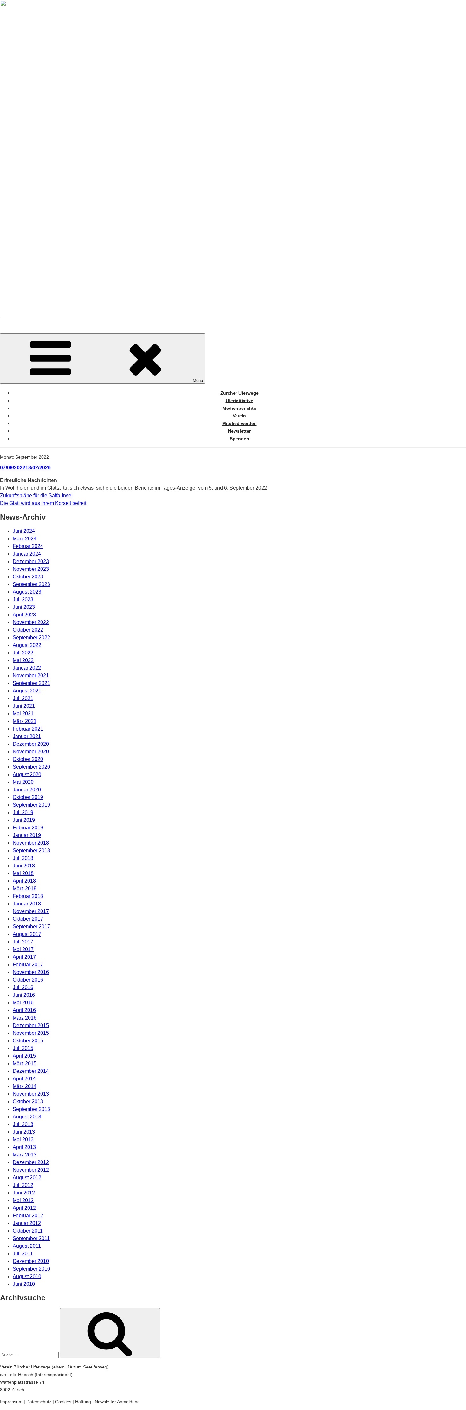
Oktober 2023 (28, 576)
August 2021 (27, 690)
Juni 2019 (24, 820)
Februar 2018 (28, 896)
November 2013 (31, 1094)
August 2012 (27, 1177)
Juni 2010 (24, 1284)
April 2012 (24, 1208)
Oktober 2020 (28, 759)
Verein (239, 415)
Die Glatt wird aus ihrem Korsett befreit (43, 503)
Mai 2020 (23, 782)
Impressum (11, 1401)
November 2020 (31, 751)
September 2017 (31, 926)
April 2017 (24, 957)
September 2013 (31, 1109)
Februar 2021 (28, 728)
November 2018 (31, 843)
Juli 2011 (23, 1253)
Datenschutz (38, 1401)
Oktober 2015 (28, 1040)
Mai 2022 (23, 660)
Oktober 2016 (28, 979)
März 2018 (24, 888)
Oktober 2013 (28, 1101)
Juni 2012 (24, 1192)
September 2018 (31, 850)
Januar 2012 (27, 1223)
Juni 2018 (24, 865)
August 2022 (27, 645)
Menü (198, 380)
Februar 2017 (28, 964)
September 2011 (31, 1238)
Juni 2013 (24, 1132)
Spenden (239, 438)
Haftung (83, 1401)
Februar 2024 (28, 546)
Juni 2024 (24, 531)
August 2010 (27, 1276)
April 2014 (24, 1078)
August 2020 (27, 774)
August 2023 (27, 592)
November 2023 (31, 569)
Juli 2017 (23, 941)
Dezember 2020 (31, 744)
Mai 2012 (23, 1200)
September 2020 (31, 766)
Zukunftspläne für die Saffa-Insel (36, 495)
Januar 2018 (27, 903)
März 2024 (24, 538)
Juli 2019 (23, 812)
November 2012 (31, 1170)
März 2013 (24, 1154)
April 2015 (24, 1056)
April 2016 (24, 1010)
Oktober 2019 (28, 797)
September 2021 (31, 683)
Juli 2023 (23, 599)
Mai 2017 (23, 949)
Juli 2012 (23, 1185)
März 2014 (24, 1086)
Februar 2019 (28, 827)
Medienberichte (239, 408)
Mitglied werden (239, 423)
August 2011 (27, 1246)
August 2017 (27, 934)
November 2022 (31, 622)
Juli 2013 (23, 1124)
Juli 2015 (23, 1048)
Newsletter (239, 431)
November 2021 (31, 675)
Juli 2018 (23, 858)
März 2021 (24, 721)
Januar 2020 (27, 789)
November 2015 (31, 1033)
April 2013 (24, 1147)
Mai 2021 (23, 713)
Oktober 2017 (28, 919)
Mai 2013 (23, 1139)
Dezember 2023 (31, 561)
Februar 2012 (28, 1215)
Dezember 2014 (31, 1071)
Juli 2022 (23, 652)
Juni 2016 (24, 995)
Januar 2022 (27, 668)
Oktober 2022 (28, 630)
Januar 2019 (27, 835)
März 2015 (24, 1063)
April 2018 (24, 881)
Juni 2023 (24, 607)
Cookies (63, 1401)
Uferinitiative (239, 400)
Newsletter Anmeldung (117, 1401)
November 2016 (31, 972)
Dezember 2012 (31, 1162)
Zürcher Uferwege (239, 393)
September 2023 (31, 584)
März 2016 (24, 1017)
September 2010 (31, 1269)
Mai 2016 (23, 1002)
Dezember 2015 (31, 1025)
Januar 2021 (27, 736)
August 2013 (27, 1116)
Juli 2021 (23, 698)
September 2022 (31, 637)
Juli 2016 (23, 987)
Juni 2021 (24, 706)
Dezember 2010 (31, 1261)
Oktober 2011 (28, 1230)
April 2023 (24, 614)
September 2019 (31, 805)
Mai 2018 (23, 873)
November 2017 (31, 911)
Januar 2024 (27, 554)
